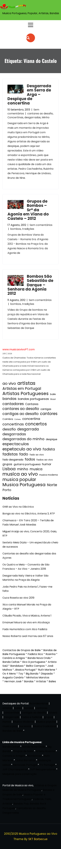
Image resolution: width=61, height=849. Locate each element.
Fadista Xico (35, 654)
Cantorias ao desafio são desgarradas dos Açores (29, 556)
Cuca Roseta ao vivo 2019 (18, 598)
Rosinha (50, 654)
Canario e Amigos (13, 756)
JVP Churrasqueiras (14, 769)
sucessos (25, 726)
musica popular (19, 479)
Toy (20, 673)
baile (53, 394)
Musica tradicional (44, 726)
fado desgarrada (12, 459)
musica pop (9, 726)
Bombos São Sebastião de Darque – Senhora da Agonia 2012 (30, 285)
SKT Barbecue (37, 839)
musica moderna (48, 474)
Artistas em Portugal (21, 388)
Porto (6, 490)
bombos (15, 229)
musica (36, 469)
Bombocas (34, 756)
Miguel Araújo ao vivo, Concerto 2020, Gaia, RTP (29, 534)
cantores (48, 413)
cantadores (13, 404)
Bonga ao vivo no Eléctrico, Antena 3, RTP (28, 513)
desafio (9, 429)
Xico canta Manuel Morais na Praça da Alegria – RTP (26, 607)
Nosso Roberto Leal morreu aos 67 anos (27, 636)
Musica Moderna (23, 722)
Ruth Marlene (46, 670)
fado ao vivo (37, 454)
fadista (49, 449)
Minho (45, 117)
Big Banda (32, 673)
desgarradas (32, 117)
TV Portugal (47, 765)
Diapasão (47, 673)
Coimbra (7, 419)
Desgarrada (11, 717)
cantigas (46, 409)
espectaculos (15, 444)
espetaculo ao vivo (21, 449)
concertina (31, 418)
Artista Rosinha (45, 751)
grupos (7, 464)
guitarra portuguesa (27, 464)
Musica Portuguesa (24, 484)
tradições (28, 229)
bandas (9, 398)
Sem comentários (23, 111)
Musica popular (46, 722)
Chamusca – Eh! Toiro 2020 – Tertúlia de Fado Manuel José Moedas (28, 522)
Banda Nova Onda (38, 658)
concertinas (13, 424)
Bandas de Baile (12, 731)
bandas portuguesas (33, 399)
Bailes (52, 681)
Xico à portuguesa (33, 662)
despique (51, 439)
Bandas (29, 681)
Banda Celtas (11, 662)
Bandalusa (16, 666)
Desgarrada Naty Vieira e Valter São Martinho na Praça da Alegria (25, 578)
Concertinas (15, 117)
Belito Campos (35, 666)
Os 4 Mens (9, 673)
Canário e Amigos (13, 658)
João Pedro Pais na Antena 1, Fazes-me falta (27, 589)
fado (23, 454)
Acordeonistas (39, 703)
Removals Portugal (25, 765)
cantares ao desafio (40, 113)
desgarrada (28, 429)
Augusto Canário (13, 677)
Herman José (12, 681)
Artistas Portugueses (25, 393)
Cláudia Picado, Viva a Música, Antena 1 (26, 615)
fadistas (10, 454)
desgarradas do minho (23, 439)
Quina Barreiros (25, 760)
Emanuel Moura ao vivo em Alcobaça (26, 622)
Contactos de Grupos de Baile (21, 650)
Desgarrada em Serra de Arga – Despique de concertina (29, 94)
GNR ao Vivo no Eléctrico (18, 507)
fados (30, 459)
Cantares (31, 404)
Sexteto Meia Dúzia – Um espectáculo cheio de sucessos (30, 545)
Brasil (53, 399)
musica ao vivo (20, 474)
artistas (26, 383)
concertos (36, 424)
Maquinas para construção (19, 774)
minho (22, 469)
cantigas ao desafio (20, 414)
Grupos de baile (23, 751)
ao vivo (9, 383)
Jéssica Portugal (24, 670)
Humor (6, 722)
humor (46, 464)
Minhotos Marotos (37, 677)
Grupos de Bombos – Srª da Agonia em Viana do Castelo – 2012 (28, 210)
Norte (52, 485)
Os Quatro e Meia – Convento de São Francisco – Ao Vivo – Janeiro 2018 (25, 567)
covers (52, 712)
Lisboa (9, 469)
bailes (18, 708)
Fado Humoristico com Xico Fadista (24, 629)
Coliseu (17, 419)
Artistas (41, 681)
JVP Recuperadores (42, 769)
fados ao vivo (44, 459)
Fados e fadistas (31, 717)
